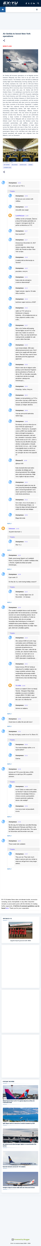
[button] (4, 40)
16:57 (19, 841)
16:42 (26, 277)
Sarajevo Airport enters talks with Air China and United (19, 1187)
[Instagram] (31, 3)
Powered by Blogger (22, 1239)
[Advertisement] (20, 21)
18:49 (23, 685)
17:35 (19, 822)
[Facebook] (26, 3)
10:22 (19, 555)
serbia (30, 164)
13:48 (26, 421)
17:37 (26, 854)
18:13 (26, 288)
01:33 (26, 705)
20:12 (26, 499)
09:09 (26, 410)
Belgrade (14, 164)
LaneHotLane (20, 215)
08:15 (26, 395)
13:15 (26, 638)
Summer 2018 (7, 167)
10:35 (26, 207)
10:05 (17, 528)
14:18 (26, 786)
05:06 (26, 744)
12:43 (19, 769)
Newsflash (23, 164)
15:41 (26, 664)
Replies (12, 191)
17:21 (19, 731)
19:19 (26, 299)
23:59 (26, 515)
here (7, 908)
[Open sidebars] (37, 9)
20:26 (26, 308)
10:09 (26, 196)
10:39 (19, 574)
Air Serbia (6, 164)
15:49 (26, 257)
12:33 (19, 607)
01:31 (26, 755)
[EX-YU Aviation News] (10, 3)
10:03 (19, 183)
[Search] (38, 3)
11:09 (26, 215)
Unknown (12, 528)
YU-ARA (18, 685)
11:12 (26, 591)
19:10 (26, 482)
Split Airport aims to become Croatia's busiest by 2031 (19, 1123)
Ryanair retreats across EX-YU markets (14, 1167)
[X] (29, 3)
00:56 (26, 364)
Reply (9, 523)
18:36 (25, 460)
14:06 (19, 719)
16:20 (26, 268)
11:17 (26, 231)
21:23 (26, 345)
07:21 (26, 541)
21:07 (26, 325)
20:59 (26, 806)
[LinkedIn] (34, 3)
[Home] (3, 9)
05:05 (26, 386)
